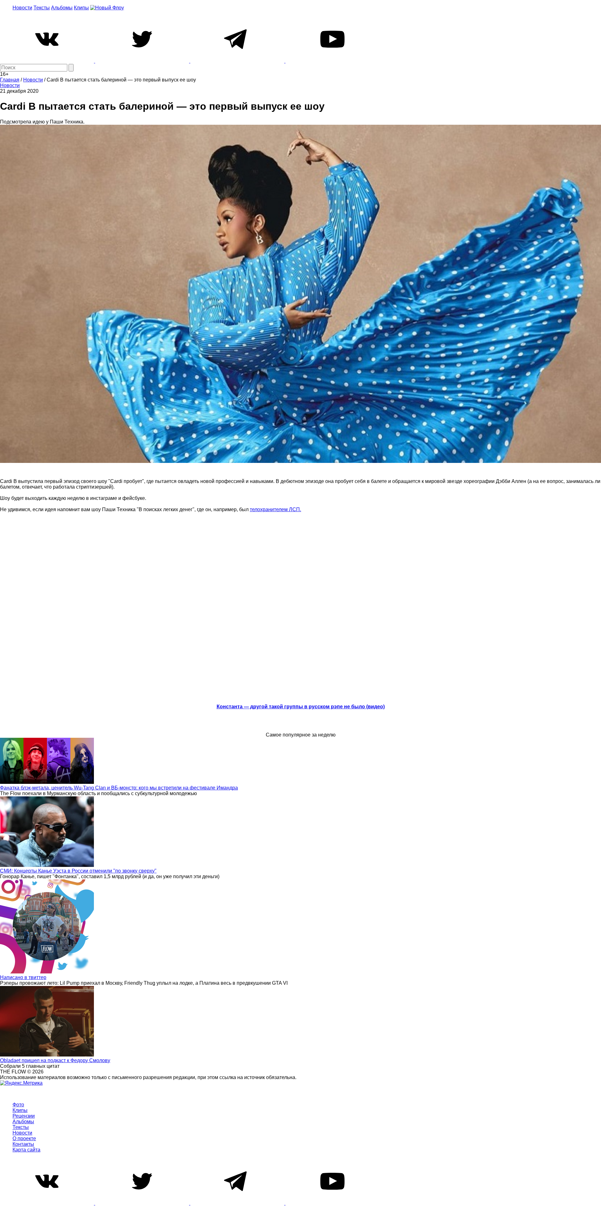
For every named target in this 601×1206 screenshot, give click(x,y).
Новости (22, 7)
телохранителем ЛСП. (275, 509)
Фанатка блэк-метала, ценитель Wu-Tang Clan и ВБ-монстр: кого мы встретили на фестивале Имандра (119, 787)
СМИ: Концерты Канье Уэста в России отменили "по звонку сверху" (78, 870)
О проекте (24, 1138)
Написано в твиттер (23, 977)
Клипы (81, 7)
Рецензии (24, 1116)
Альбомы (62, 7)
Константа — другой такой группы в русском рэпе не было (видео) (301, 706)
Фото (18, 1104)
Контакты (23, 1144)
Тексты (41, 7)
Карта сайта (26, 1149)
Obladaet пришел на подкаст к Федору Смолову (55, 1060)
